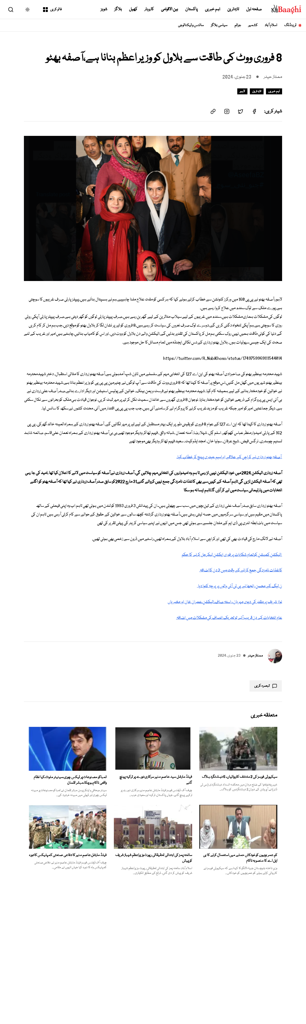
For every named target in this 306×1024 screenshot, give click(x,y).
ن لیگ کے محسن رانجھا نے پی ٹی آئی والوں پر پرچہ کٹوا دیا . (239, 586)
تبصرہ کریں (262, 686)
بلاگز (118, 9)
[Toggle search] (11, 10)
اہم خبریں (212, 9)
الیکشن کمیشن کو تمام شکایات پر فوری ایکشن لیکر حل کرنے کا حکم (232, 555)
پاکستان (191, 9)
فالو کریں (56, 9)
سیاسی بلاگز (219, 25)
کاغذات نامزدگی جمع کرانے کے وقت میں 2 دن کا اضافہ (240, 570)
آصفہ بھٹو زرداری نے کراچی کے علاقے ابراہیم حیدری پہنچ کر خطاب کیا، (229, 457)
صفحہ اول (254, 9)
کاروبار (149, 9)
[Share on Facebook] (254, 111)
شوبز (104, 9)
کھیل (133, 9)
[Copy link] (213, 111)
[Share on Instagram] (227, 111)
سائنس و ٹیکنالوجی (191, 25)
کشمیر (253, 25)
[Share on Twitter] (240, 111)
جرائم (238, 25)
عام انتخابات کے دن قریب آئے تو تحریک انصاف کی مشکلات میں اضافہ (229, 618)
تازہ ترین (233, 9)
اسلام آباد (271, 25)
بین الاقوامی (169, 9)
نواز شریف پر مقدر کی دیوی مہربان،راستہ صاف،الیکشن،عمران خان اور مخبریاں (225, 602)
